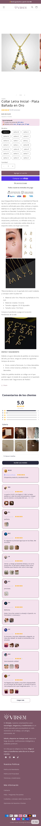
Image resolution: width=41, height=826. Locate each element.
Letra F (26, 136)
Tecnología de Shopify (25, 822)
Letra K (6, 145)
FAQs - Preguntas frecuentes (14, 795)
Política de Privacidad (11, 774)
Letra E (16, 136)
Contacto (7, 790)
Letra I (16, 141)
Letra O (16, 149)
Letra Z (26, 158)
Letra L (16, 145)
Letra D (6, 136)
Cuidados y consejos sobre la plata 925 (17, 799)
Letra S (16, 153)
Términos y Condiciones (12, 778)
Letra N (6, 149)
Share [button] (5, 385)
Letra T (26, 153)
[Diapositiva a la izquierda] (16, 95)
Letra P (26, 149)
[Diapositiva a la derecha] (25, 95)
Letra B (16, 132)
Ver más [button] (31, 498)
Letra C (26, 132)
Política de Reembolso (11, 769)
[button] (4, 7)
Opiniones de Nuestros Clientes (15, 803)
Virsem (16, 822)
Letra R (6, 153)
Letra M (26, 145)
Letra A (6, 132)
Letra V (16, 158)
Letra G (6, 141)
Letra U (6, 158)
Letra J (25, 141)
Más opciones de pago (20, 183)
